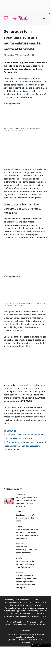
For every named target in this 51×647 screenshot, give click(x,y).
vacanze (21, 85)
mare (40, 91)
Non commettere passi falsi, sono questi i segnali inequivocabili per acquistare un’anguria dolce (25, 446)
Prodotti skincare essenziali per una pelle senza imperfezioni (26, 550)
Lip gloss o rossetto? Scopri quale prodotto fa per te (27, 518)
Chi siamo (12, 640)
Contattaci (41, 625)
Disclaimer (25, 642)
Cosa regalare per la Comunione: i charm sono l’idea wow (25, 564)
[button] (38, 18)
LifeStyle (11, 431)
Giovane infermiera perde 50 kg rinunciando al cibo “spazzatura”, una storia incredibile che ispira (27, 582)
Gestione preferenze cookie (41, 645)
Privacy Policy (35, 640)
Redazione (22, 640)
